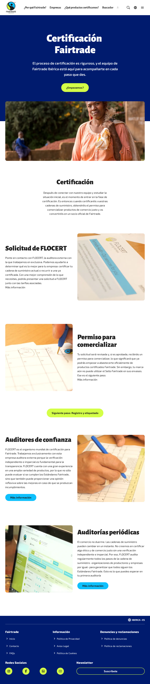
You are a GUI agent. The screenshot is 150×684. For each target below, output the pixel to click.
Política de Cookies (67, 653)
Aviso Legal (63, 646)
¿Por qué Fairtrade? (35, 7)
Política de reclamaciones (118, 646)
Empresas (55, 7)
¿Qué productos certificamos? (82, 7)
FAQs (12, 653)
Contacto (14, 646)
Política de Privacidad (68, 638)
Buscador (107, 7)
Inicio (12, 638)
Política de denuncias (115, 638)
